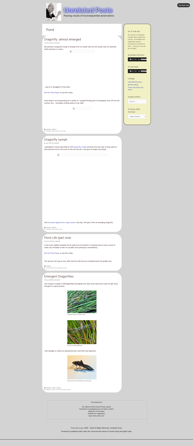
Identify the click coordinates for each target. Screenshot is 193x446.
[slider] (144, 59)
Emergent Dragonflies (59, 276)
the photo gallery (54, 222)
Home (54, 388)
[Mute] (142, 59)
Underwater (60, 267)
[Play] (130, 59)
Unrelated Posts (88, 10)
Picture (57, 229)
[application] (137, 59)
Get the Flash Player (52, 93)
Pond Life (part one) (57, 237)
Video (64, 131)
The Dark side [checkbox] (183, 5)
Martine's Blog (133, 85)
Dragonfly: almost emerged (62, 39)
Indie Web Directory (135, 82)
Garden (48, 129)
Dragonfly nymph (55, 139)
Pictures (58, 131)
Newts (52, 267)
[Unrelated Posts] (53, 12)
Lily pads (48, 267)
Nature (54, 129)
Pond (61, 131)
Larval (57, 389)
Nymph (53, 131)
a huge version (69, 222)
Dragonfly (48, 131)
